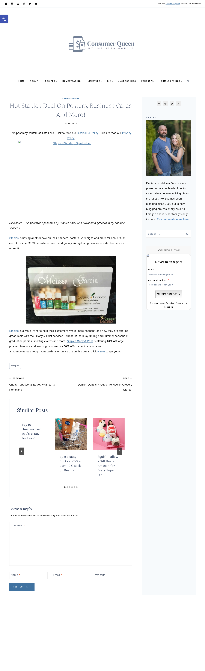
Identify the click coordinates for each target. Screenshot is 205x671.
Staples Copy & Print (80, 341)
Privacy (176, 250)
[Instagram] (12, 3)
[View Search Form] (188, 81)
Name (15, 575)
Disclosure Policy (88, 133)
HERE (101, 351)
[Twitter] (30, 3)
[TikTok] (24, 3)
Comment (18, 525)
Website (100, 575)
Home (21, 81)
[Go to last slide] (21, 451)
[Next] (119, 451)
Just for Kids (127, 81)
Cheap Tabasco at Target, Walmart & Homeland (32, 384)
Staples (14, 238)
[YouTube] (36, 3)
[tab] (65, 487)
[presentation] (71, 433)
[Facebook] (6, 3)
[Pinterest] (18, 3)
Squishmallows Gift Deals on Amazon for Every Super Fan (108, 466)
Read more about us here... (174, 219)
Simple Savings (70, 99)
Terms (167, 250)
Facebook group (173, 4)
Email (57, 575)
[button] (4, 19)
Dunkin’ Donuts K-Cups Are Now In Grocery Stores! (105, 384)
